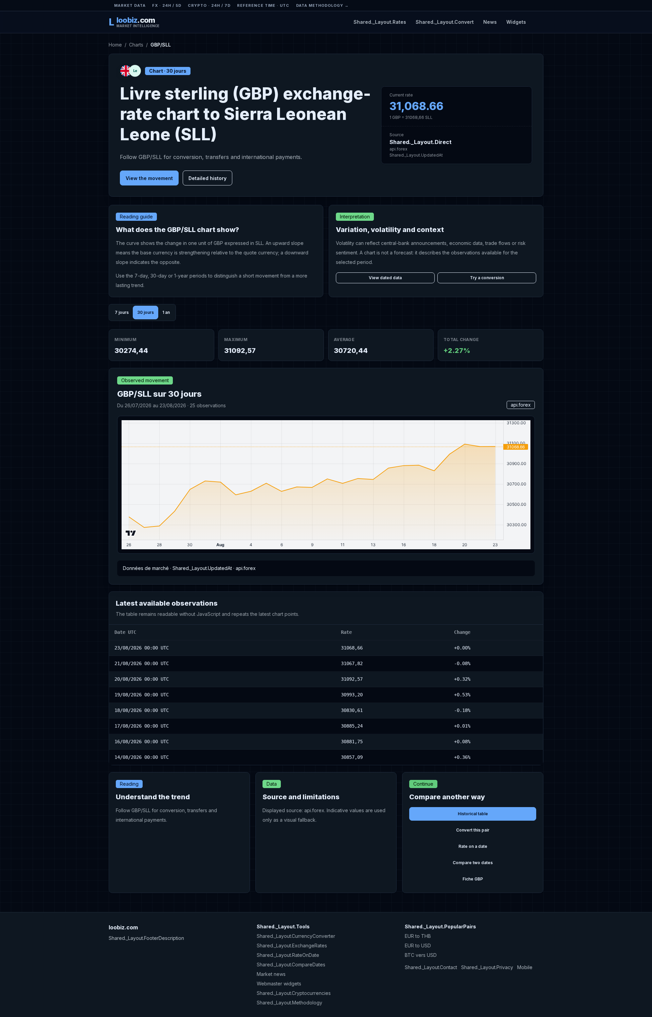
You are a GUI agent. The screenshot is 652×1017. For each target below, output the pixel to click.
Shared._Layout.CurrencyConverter (296, 936)
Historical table (473, 813)
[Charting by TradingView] (131, 533)
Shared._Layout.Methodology (289, 1002)
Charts (136, 45)
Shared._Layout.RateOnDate (288, 955)
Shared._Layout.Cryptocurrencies (294, 993)
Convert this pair (472, 830)
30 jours (145, 312)
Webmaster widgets (279, 983)
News (490, 22)
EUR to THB (418, 936)
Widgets (516, 22)
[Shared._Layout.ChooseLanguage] (537, 22)
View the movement (149, 178)
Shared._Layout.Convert (445, 22)
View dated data (385, 277)
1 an (166, 312)
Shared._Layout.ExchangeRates (292, 945)
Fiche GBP (473, 878)
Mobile (524, 967)
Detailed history (207, 178)
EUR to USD (418, 945)
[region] (326, 695)
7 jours (122, 312)
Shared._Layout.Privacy (487, 967)
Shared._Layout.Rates (380, 22)
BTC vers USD (421, 955)
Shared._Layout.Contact (431, 967)
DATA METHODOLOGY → (322, 5)
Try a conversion (487, 277)
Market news (271, 974)
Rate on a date (472, 846)
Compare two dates (473, 862)
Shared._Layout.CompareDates (291, 964)
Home (115, 45)
